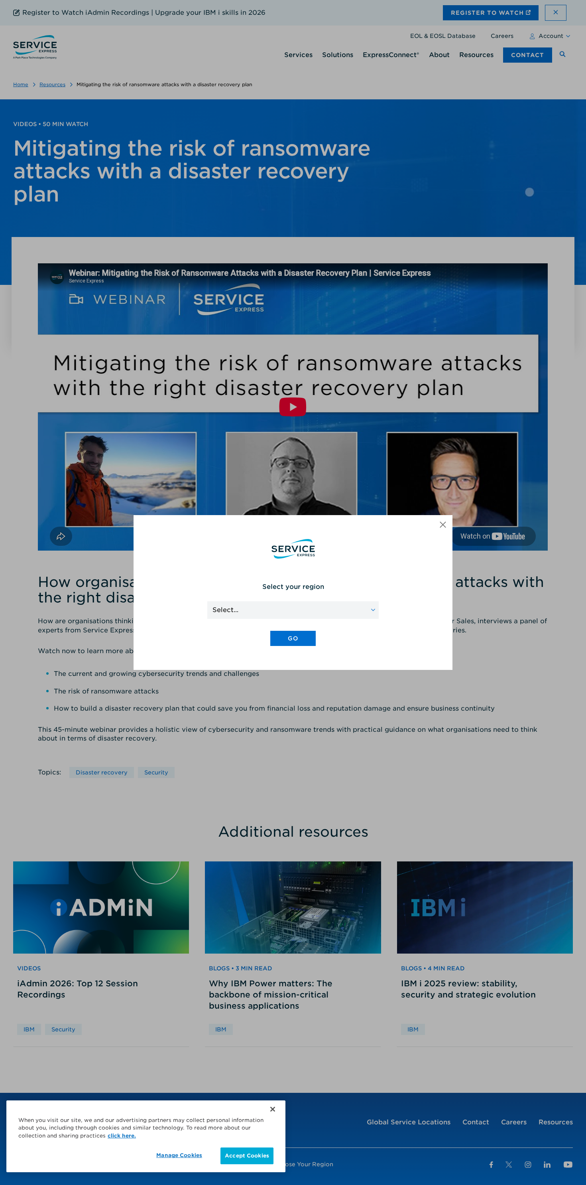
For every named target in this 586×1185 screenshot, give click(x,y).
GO (293, 638)
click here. (122, 1136)
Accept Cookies (247, 1156)
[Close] (272, 1109)
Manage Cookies (179, 1155)
